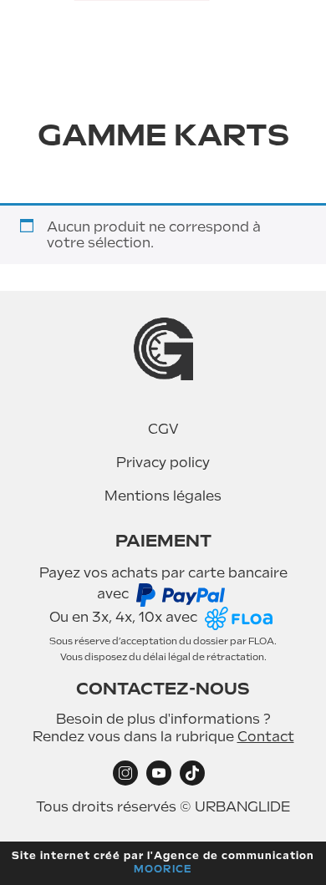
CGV (163, 429)
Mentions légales (163, 496)
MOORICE (163, 869)
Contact (265, 737)
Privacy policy (163, 462)
